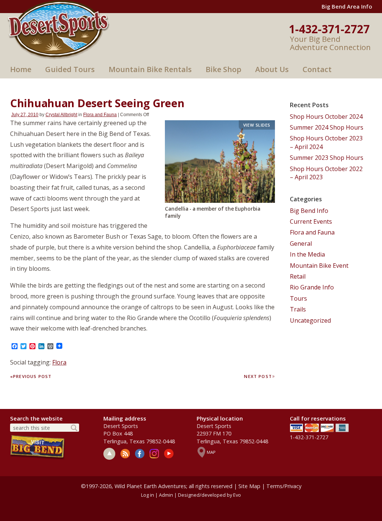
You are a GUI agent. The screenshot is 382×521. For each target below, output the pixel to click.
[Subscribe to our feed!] (125, 453)
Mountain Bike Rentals (150, 69)
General (301, 243)
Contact (317, 69)
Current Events (311, 221)
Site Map (249, 486)
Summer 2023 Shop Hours (326, 157)
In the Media (307, 254)
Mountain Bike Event (319, 265)
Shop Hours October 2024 (326, 116)
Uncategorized (310, 320)
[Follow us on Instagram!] (154, 453)
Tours (298, 298)
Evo (237, 494)
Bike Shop (223, 69)
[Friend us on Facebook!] (139, 453)
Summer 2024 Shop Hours (326, 127)
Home (20, 69)
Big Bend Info (309, 211)
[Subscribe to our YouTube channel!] (168, 453)
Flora (59, 362)
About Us (272, 69)
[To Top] (109, 454)
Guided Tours (70, 69)
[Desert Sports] (58, 29)
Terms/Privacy (283, 486)
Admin (166, 494)
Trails (298, 309)
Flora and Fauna (100, 114)
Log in (147, 494)
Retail (298, 276)
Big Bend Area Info (347, 6)
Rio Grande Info (312, 287)
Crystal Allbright (61, 114)
